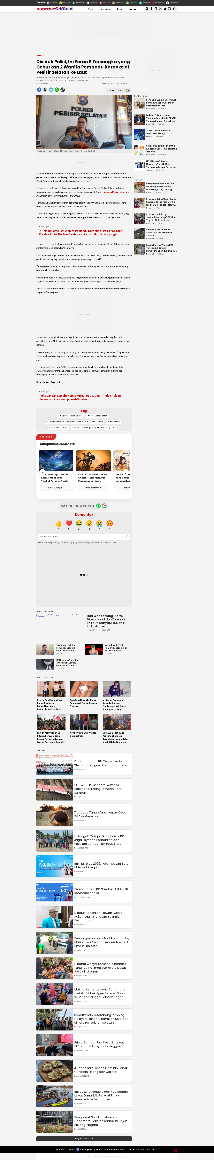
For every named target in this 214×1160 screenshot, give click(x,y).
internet (149, 137)
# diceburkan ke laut (58, 427)
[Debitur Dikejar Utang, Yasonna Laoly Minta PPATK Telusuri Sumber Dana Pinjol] (139, 123)
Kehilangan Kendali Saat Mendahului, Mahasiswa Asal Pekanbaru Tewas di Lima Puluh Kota (101, 942)
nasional (150, 124)
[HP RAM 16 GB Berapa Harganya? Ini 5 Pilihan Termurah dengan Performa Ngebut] (139, 169)
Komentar (84, 514)
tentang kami (86, 1149)
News (90, 9)
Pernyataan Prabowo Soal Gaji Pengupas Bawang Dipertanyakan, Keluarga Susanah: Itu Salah (160, 186)
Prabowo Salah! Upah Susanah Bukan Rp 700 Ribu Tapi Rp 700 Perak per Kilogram (161, 217)
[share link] (63, 90)
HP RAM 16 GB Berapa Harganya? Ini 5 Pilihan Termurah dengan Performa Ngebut (161, 164)
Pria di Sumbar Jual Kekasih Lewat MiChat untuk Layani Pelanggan (99, 1044)
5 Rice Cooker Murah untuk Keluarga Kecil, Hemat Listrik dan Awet (161, 148)
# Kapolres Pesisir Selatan (71, 416)
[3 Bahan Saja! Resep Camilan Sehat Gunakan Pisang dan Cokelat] (54, 1080)
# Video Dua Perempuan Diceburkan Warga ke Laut (95, 427)
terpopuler (141, 96)
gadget (149, 170)
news (148, 193)
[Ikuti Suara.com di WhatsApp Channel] (98, 505)
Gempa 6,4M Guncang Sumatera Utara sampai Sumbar (159, 232)
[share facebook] (39, 90)
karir (98, 1149)
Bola (119, 9)
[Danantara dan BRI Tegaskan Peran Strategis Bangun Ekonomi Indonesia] (54, 773)
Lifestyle (105, 9)
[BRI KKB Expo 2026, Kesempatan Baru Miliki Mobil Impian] (54, 876)
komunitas (150, 109)
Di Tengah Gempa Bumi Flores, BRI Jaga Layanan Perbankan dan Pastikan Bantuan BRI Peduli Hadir (99, 840)
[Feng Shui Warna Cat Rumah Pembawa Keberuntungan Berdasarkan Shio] (139, 108)
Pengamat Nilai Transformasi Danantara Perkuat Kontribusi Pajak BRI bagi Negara (100, 1121)
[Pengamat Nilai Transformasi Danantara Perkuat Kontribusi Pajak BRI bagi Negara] (54, 1131)
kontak (70, 1149)
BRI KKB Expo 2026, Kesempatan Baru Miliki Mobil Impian (101, 865)
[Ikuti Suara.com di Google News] (104, 505)
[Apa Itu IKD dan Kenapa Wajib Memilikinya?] (139, 138)
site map (151, 1149)
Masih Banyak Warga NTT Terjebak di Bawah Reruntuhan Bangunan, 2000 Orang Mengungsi (161, 248)
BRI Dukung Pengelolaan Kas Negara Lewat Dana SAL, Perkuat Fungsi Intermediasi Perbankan (101, 1095)
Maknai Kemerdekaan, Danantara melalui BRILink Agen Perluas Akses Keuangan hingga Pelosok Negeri (99, 993)
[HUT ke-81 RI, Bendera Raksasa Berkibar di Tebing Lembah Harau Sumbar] (54, 799)
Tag (84, 410)
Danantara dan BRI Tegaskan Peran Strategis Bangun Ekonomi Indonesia (101, 763)
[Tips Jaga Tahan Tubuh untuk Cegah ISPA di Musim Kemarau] (54, 825)
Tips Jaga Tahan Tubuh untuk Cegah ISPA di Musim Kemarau (101, 814)
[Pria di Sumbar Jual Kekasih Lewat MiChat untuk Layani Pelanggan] (54, 1054)
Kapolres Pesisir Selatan (115, 191)
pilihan (138, 179)
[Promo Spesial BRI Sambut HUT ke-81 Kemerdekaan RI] (54, 901)
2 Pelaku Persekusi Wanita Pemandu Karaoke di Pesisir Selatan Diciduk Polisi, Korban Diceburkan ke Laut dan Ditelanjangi (80, 232)
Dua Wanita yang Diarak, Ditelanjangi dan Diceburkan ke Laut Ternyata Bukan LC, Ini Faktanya (108, 621)
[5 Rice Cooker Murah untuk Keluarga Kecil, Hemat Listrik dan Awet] (139, 154)
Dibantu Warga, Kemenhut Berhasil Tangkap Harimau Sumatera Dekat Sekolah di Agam (100, 967)
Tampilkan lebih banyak (84, 1139)
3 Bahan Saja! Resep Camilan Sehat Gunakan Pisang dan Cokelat (100, 1070)
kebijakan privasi (136, 1149)
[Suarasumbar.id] (54, 10)
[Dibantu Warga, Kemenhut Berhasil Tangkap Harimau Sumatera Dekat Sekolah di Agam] (54, 978)
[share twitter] (45, 90)
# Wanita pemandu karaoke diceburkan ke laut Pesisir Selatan (75, 421)
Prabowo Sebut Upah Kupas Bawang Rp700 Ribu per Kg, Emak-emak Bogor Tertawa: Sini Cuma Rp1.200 (161, 202)
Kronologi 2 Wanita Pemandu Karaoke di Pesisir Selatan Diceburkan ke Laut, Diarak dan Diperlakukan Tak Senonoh (116, 648)
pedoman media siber (114, 1149)
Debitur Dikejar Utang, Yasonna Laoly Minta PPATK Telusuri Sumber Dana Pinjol (161, 118)
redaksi (60, 1149)
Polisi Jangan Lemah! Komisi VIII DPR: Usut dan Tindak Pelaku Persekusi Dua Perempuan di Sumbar (80, 397)
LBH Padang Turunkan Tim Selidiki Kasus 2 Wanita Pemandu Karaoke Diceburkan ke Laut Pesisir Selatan (68, 663)
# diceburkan (113, 421)
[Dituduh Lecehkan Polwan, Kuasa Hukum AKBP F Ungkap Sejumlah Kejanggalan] (54, 927)
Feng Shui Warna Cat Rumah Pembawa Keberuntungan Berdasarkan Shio (161, 102)
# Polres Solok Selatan (97, 416)
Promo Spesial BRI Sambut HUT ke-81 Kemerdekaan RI (101, 891)
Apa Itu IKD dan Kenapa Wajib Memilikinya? (158, 132)
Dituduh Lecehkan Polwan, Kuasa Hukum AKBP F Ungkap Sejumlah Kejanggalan (98, 916)
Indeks (132, 9)
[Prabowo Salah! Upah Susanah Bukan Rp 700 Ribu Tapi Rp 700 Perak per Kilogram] (139, 222)
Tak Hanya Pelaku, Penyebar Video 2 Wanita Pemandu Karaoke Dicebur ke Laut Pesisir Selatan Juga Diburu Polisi (69, 648)
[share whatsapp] (57, 90)
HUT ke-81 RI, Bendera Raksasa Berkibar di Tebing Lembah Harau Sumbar (98, 789)
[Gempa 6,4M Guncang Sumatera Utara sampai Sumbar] (139, 238)
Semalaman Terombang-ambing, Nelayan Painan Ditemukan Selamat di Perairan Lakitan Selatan (101, 1018)
